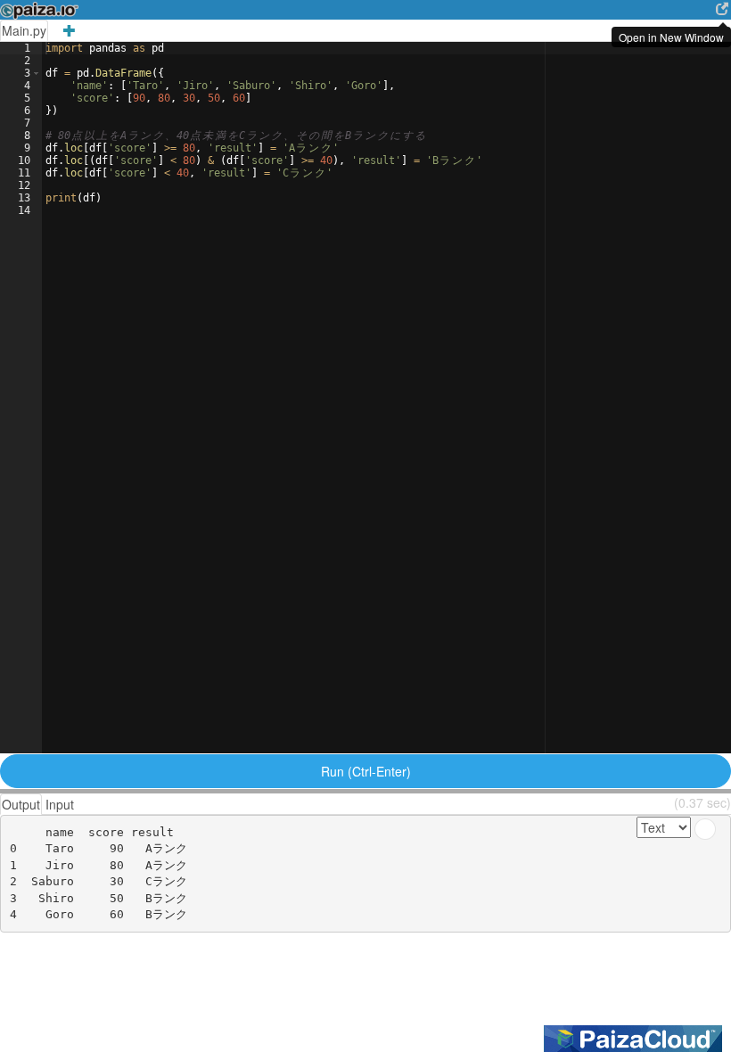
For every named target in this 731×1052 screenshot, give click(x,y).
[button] (36, 73)
